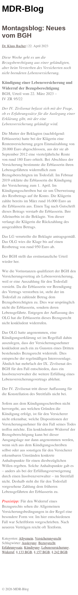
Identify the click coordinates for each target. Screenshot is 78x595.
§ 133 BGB (24, 552)
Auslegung (29, 542)
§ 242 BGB (60, 552)
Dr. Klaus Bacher (14, 45)
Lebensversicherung (55, 547)
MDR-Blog (23, 8)
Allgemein (26, 538)
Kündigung (32, 547)
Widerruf (8, 552)
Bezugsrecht (46, 542)
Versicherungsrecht (48, 538)
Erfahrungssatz (12, 547)
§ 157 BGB (42, 552)
